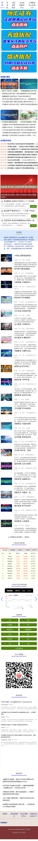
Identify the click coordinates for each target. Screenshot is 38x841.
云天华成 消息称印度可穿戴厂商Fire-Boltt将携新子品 (18, 130)
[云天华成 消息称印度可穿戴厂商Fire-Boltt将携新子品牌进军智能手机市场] (6, 313)
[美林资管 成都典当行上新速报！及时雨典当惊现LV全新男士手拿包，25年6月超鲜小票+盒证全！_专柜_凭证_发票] (6, 481)
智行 (28, 780)
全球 (10, 762)
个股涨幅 (4, 692)
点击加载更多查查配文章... (19, 679)
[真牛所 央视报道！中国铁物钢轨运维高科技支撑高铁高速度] (28, 115)
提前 (28, 762)
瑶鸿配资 (33, 206)
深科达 (10, 717)
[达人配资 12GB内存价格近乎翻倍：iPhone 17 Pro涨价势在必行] (6, 326)
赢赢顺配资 (28, 771)
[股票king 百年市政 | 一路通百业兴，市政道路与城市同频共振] (6, 368)
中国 (28, 785)
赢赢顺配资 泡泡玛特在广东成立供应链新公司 (16, 96)
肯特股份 (9, 703)
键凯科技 (9, 710)
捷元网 (34, 216)
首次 (10, 776)
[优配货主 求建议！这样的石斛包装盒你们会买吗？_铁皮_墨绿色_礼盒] (6, 494)
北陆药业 (9, 712)
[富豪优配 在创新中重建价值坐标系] (6, 665)
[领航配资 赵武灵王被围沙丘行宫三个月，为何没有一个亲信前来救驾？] (6, 397)
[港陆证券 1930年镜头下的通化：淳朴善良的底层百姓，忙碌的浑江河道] (6, 381)
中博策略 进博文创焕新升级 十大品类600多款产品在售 (19, 133)
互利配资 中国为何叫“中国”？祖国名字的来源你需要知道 (19, 104)
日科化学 (9, 715)
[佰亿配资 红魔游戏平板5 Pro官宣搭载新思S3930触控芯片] (6, 339)
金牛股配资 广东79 (21, 622)
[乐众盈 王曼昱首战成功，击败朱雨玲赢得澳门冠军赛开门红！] (6, 594)
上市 (10, 785)
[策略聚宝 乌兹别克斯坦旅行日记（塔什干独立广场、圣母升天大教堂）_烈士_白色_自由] (6, 426)
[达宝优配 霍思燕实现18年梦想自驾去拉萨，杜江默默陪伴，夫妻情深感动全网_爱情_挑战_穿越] (6, 439)
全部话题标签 (19, 790)
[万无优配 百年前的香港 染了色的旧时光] (6, 410)
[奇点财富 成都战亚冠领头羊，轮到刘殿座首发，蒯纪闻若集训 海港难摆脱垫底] (10, 115)
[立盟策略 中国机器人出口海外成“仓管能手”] (6, 284)
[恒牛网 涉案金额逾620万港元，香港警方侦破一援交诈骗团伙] (6, 271)
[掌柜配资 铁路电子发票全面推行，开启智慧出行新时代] (6, 651)
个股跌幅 (12, 691)
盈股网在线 (10, 771)
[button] (2, 741)
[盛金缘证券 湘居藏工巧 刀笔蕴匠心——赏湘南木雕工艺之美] (6, 552)
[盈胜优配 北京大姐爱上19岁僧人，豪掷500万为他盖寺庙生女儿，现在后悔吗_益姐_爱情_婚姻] (6, 466)
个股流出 (28, 691)
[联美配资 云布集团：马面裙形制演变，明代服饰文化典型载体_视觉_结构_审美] (6, 523)
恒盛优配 (9, 780)
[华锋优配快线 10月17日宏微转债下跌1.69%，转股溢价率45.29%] (28, 84)
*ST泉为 (10, 720)
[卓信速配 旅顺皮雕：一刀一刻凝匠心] (6, 536)
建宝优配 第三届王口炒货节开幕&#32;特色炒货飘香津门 (18, 195)
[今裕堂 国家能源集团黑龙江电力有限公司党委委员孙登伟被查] (6, 257)
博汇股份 (9, 700)
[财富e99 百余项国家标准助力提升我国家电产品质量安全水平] (6, 299)
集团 (28, 776)
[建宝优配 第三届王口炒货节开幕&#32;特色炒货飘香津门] (19, 187)
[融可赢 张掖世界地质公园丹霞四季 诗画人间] (6, 565)
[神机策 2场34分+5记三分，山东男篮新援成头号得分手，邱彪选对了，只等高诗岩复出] (6, 638)
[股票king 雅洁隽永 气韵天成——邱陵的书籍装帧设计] (6, 580)
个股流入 (20, 691)
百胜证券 (33, 225)
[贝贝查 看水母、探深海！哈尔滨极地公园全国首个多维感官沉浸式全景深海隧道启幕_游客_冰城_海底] (6, 452)
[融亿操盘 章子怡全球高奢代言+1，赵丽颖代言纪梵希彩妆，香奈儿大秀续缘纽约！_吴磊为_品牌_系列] (6, 508)
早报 (28, 766)
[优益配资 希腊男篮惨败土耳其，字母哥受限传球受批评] (6, 609)
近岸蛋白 (9, 707)
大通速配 (9, 766)
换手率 (34, 691)
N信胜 (10, 698)
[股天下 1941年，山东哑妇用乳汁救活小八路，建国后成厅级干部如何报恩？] (10, 84)
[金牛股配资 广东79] (6, 625)
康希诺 (10, 705)
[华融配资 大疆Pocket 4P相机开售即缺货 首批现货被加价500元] (6, 353)
